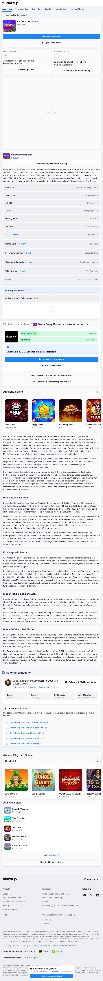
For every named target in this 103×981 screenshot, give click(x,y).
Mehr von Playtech (78, 9)
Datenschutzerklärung (52, 898)
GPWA (45, 951)
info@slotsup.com (40, 946)
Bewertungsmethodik (12, 898)
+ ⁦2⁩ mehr (22, 244)
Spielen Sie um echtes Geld (42, 9)
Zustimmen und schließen (52, 976)
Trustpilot (32, 958)
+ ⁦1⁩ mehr (29, 262)
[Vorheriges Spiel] (91, 391)
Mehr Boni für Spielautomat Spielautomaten (52, 382)
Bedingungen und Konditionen (55, 894)
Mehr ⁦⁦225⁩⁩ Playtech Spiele (51, 862)
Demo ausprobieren (51, 36)
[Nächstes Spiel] (97, 391)
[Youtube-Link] (84, 895)
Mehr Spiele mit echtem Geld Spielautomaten (51, 375)
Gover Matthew (20, 683)
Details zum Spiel (22, 9)
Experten (7, 894)
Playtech (15, 158)
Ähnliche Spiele (61, 9)
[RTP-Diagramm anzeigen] (14, 187)
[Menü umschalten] (3, 3)
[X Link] (91, 895)
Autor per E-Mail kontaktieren (82, 682)
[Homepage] (12, 3)
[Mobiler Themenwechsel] (98, 3)
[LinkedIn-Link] (97, 895)
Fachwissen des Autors (49, 687)
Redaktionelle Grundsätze (14, 901)
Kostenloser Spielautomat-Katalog (51, 163)
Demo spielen (7, 9)
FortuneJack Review (51, 366)
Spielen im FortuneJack (53, 359)
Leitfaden (46, 920)
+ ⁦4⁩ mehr (14, 235)
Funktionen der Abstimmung (77, 70)
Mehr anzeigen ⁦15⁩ (51, 855)
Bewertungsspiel (26, 69)
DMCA (59, 951)
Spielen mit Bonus (53, 43)
